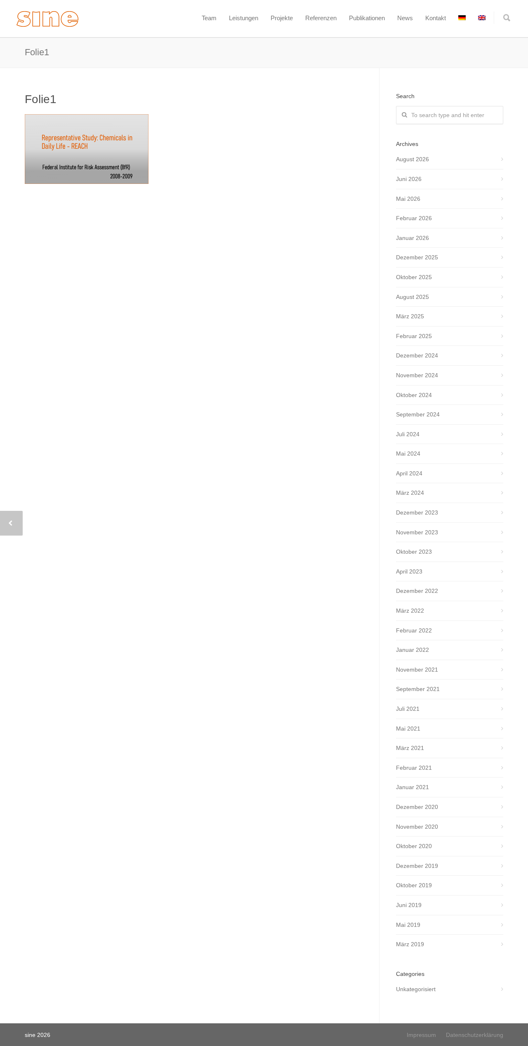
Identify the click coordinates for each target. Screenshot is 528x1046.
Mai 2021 (408, 728)
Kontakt (435, 17)
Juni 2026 (409, 179)
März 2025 (410, 316)
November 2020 (417, 826)
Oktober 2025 (414, 277)
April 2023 (409, 571)
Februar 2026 (414, 218)
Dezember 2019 (417, 866)
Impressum (421, 1035)
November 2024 (417, 375)
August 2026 (412, 159)
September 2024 (418, 414)
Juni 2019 (409, 905)
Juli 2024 (408, 434)
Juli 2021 (408, 708)
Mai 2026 (408, 198)
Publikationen (367, 17)
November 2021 (417, 669)
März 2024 (410, 492)
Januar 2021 (412, 787)
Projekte (282, 17)
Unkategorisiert (416, 989)
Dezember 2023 (417, 512)
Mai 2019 (408, 924)
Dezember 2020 (417, 807)
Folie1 (41, 99)
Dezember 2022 (417, 591)
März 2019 (410, 944)
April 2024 (409, 473)
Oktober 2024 (414, 395)
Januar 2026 (412, 238)
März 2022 (410, 610)
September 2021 (418, 689)
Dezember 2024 (417, 355)
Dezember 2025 (417, 257)
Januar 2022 (412, 649)
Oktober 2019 (414, 885)
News (405, 17)
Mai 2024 (408, 453)
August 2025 (412, 297)
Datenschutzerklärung (474, 1035)
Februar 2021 (414, 767)
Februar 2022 (414, 630)
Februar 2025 (414, 336)
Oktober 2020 (414, 846)
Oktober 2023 (414, 551)
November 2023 (417, 532)
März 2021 (410, 748)
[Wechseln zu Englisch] (482, 17)
